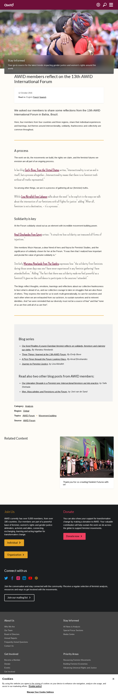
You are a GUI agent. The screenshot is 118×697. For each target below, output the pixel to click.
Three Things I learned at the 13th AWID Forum (44, 354)
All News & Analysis (71, 627)
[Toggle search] (104, 4)
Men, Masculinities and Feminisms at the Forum (44, 392)
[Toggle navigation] (111, 4)
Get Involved (9, 672)
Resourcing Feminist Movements (77, 660)
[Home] (8, 4)
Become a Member (12, 660)
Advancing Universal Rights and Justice (80, 668)
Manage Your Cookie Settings (40, 692)
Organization (14, 554)
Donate (7, 664)
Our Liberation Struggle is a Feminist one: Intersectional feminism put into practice (60, 383)
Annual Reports (10, 638)
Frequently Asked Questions (16, 642)
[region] (59, 685)
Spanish (42, 97)
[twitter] (6, 578)
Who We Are (9, 627)
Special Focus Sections (73, 630)
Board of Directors (11, 634)
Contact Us (9, 646)
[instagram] (18, 578)
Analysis (29, 406)
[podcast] (36, 578)
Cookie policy (35, 686)
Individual (12, 542)
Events (7, 668)
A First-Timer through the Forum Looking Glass (44, 359)
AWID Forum (29, 416)
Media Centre (68, 634)
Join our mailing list (17, 597)
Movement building (47, 416)
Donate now (72, 536)
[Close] (113, 679)
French (36, 97)
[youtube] (30, 578)
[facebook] (12, 578)
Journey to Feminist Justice (35, 364)
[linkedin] (24, 578)
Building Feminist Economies (75, 664)
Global (26, 411)
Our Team (8, 630)
